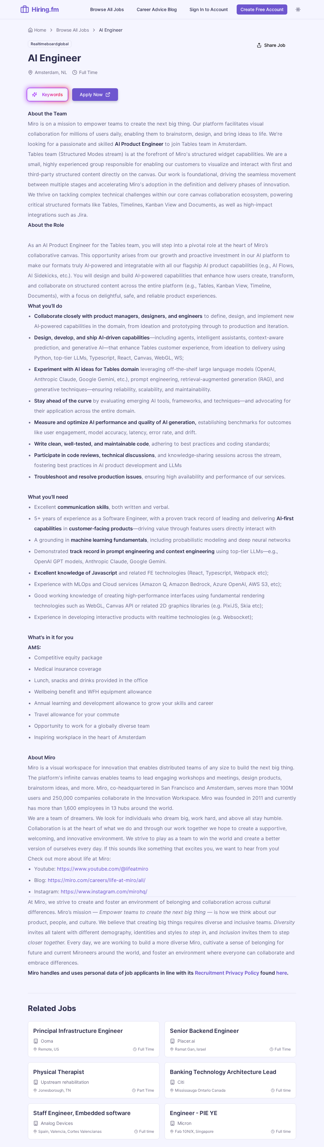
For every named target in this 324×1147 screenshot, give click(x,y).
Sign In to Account (209, 9)
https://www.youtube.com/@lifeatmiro (102, 869)
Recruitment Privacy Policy (227, 973)
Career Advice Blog (157, 9)
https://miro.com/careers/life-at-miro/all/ (97, 880)
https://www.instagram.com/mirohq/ (104, 891)
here (281, 973)
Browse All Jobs (107, 9)
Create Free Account (262, 9)
